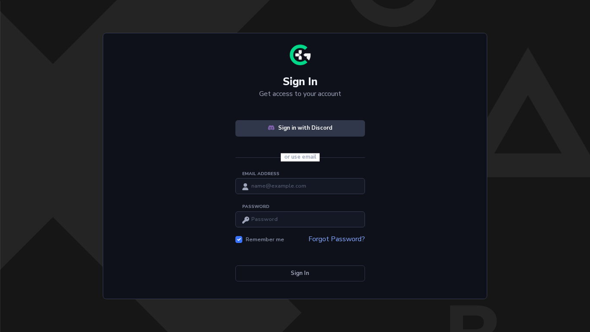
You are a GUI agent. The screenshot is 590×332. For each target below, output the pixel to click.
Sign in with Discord (305, 128)
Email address (260, 173)
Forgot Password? (336, 239)
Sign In (300, 273)
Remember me (265, 239)
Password (256, 206)
